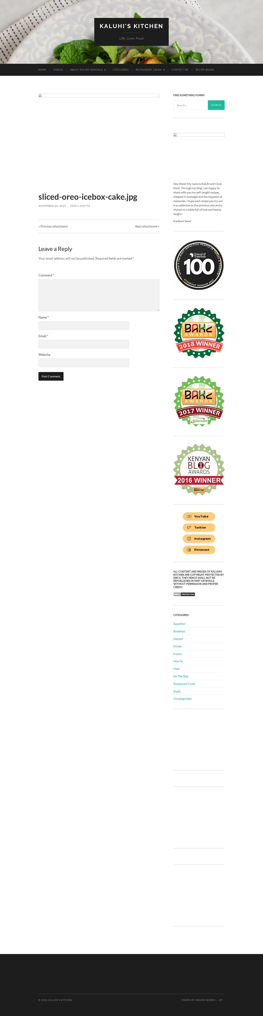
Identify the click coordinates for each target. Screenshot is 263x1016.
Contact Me (180, 69)
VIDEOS (58, 69)
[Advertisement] (200, 739)
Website (44, 354)
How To (178, 661)
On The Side (180, 676)
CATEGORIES (121, 69)
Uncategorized (182, 698)
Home (42, 69)
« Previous (53, 226)
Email (43, 336)
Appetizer (179, 623)
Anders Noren (205, 1000)
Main (176, 668)
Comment (46, 275)
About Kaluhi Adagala (86, 69)
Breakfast (179, 631)
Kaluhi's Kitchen (131, 26)
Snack (177, 691)
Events (177, 653)
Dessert (178, 638)
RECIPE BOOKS (205, 69)
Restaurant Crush (149, 69)
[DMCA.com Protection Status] (184, 595)
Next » (147, 226)
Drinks (177, 646)
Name (43, 317)
